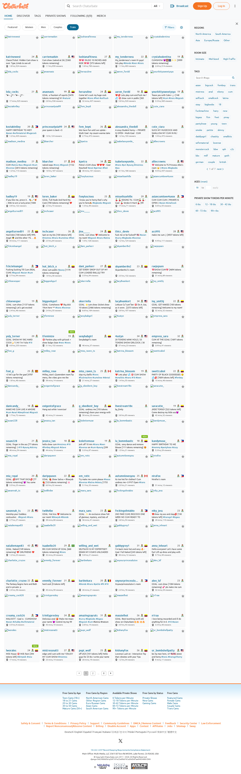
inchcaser (48, 231)
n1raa (155, 615)
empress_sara (160, 336)
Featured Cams (174, 698)
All (155, 6)
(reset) (204, 181)
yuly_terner (13, 336)
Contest (144, 726)
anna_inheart (160, 545)
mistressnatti (50, 650)
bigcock (209, 85)
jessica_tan (49, 440)
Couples (58, 27)
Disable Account (117, 726)
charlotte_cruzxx (16, 580)
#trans (141, 63)
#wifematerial (19, 133)
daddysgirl (201, 136)
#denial (106, 377)
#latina (14, 165)
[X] (120, 742)
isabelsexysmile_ (125, 161)
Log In (221, 6)
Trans (73, 27)
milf (206, 155)
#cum (165, 98)
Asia (198, 40)
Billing (100, 726)
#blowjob (56, 517)
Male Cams (172, 703)
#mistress (138, 165)
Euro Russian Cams (95, 703)
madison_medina (16, 161)
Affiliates (158, 726)
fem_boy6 (85, 126)
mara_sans (85, 510)
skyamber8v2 (123, 266)
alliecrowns (158, 161)
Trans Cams (173, 708)
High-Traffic (229, 59)
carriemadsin (50, 56)
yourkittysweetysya (163, 91)
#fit (102, 584)
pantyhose (201, 123)
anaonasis (48, 91)
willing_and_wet (89, 545)
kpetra (83, 161)
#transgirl (167, 517)
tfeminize (48, 336)
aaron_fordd (122, 91)
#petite (97, 584)
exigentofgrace (51, 405)
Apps (133, 726)
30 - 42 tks (225, 204)
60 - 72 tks (201, 210)
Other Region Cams (96, 700)
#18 (30, 342)
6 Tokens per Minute (123, 698)
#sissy (175, 447)
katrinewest (13, 56)
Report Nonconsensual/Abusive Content (69, 726)
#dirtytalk (21, 657)
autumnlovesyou (125, 475)
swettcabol (158, 371)
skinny (221, 130)
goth (226, 155)
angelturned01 (15, 231)
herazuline (85, 91)
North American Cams (97, 698)
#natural (66, 98)
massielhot (121, 615)
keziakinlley (13, 126)
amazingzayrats (88, 615)
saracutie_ (158, 405)
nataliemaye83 (15, 545)
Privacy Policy (78, 723)
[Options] (181, 27)
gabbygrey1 (122, 545)
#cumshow (64, 238)
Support (94, 723)
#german (98, 168)
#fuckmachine (85, 377)
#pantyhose (166, 447)
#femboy (179, 377)
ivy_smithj (158, 301)
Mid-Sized (214, 59)
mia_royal (12, 475)
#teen (134, 63)
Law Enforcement (211, 723)
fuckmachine (202, 111)
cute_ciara (158, 126)
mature (216, 155)
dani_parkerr (87, 266)
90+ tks (214, 210)
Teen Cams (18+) (71, 698)
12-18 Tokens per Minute (125, 700)
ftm (208, 117)
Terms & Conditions (55, 723)
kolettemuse (86, 440)
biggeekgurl (49, 301)
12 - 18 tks (210, 204)
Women (29, 27)
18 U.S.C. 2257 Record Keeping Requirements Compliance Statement (120, 750)
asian (198, 85)
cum (230, 91)
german (200, 162)
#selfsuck (104, 98)
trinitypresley (50, 615)
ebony (220, 91)
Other (227, 40)
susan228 (11, 440)
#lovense (10, 168)
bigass (199, 117)
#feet (96, 98)
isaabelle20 (49, 545)
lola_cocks (12, 91)
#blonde (127, 63)
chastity (215, 136)
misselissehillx (123, 196)
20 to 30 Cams (70, 703)
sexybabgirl (86, 336)
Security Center (188, 723)
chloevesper (13, 301)
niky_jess (157, 510)
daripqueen (49, 475)
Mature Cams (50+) (72, 708)
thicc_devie (122, 231)
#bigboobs (173, 168)
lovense (217, 143)
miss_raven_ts (87, 371)
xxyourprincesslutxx (127, 580)
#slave (63, 447)
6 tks (198, 204)
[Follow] (37, 37)
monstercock (202, 149)
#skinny (33, 447)
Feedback (170, 723)
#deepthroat (23, 412)
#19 (20, 447)
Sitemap (181, 726)
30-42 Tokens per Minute (125, 703)
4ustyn (119, 336)
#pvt (124, 165)
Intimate (200, 59)
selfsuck (200, 98)
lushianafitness (88, 56)
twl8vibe (47, 510)
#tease (107, 479)
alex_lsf (156, 580)
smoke (199, 130)
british (223, 162)
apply (215, 187)
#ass (20, 165)
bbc (197, 155)
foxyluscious (86, 196)
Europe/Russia (211, 40)
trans (232, 85)
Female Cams (173, 700)
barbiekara (85, 580)
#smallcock (171, 203)
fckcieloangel (14, 266)
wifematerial (202, 143)
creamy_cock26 (15, 615)
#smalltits (119, 377)
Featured (12, 27)
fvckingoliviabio (124, 510)
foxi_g (10, 371)
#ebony (98, 482)
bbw (216, 149)
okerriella (85, 301)
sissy (198, 104)
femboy (222, 85)
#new (61, 342)
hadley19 (11, 196)
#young (130, 165)
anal (211, 91)
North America (203, 34)
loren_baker (49, 196)
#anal (90, 168)
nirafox (156, 475)
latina (225, 98)
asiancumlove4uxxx (163, 196)
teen (224, 123)
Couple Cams (173, 706)
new (225, 111)
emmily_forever (52, 580)
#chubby (17, 622)
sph (224, 149)
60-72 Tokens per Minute (125, 706)
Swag (193, 726)
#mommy (156, 447)
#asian (9, 133)
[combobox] (108, 6)
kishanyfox (121, 650)
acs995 (156, 231)
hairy (215, 111)
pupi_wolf (85, 650)
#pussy (61, 270)
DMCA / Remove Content (147, 723)
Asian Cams (91, 706)
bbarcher (47, 161)
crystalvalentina (161, 56)
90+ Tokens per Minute (124, 708)
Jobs (169, 726)
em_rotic (84, 475)
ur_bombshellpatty (163, 650)
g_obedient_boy (88, 405)
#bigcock (179, 98)
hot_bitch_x (49, 266)
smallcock (213, 98)
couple (211, 162)
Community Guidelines (116, 723)
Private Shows (150, 698)
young (214, 123)
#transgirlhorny (175, 657)
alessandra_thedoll (126, 126)
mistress (200, 91)
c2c (232, 149)
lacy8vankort (123, 301)
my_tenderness (124, 56)
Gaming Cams (149, 703)
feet (217, 117)
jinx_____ (84, 231)
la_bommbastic (124, 440)
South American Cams (97, 708)
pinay (226, 117)
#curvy (118, 238)
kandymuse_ (159, 440)
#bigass (176, 517)
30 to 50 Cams (70, 706)
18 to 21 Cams (70, 700)
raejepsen (158, 266)
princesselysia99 (52, 126)
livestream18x (123, 405)
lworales (11, 650)
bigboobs (209, 104)
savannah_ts (13, 510)
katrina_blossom (125, 371)
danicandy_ (12, 405)
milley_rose (49, 371)
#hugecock (32, 133)
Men (43, 27)
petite (210, 130)
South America (222, 34)
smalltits (227, 136)
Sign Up (202, 6)
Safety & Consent (30, 723)
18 (220, 104)
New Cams (148, 700)
